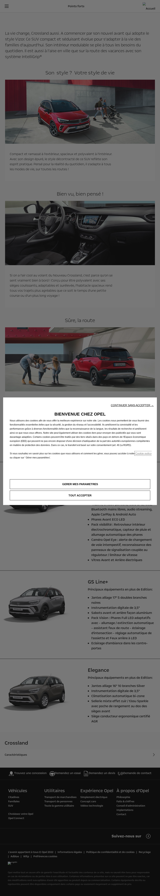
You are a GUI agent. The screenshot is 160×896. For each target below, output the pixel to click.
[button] (132, 405)
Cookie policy (143, 453)
